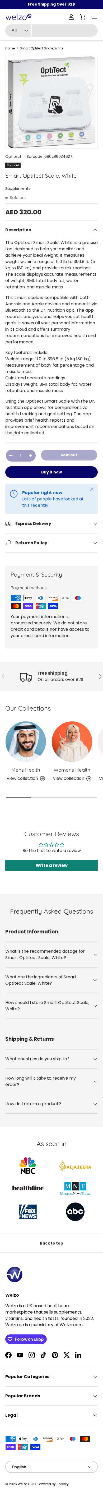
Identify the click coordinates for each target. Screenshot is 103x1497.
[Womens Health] (72, 741)
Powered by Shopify (53, 1484)
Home (10, 48)
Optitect (13, 156)
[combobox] (51, 30)
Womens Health (72, 770)
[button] (83, 17)
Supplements (17, 188)
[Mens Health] (26, 741)
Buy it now (51, 472)
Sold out (69, 455)
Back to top (51, 1243)
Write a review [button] (52, 865)
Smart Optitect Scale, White (41, 48)
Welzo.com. (71, 1325)
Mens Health (25, 770)
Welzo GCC (27, 1484)
